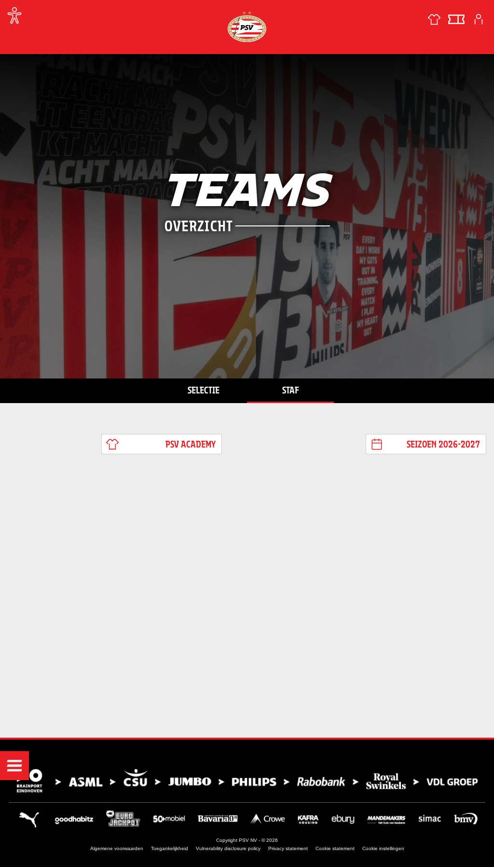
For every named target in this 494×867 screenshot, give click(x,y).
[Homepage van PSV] (247, 26)
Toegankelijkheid (169, 848)
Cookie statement (335, 848)
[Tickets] (456, 19)
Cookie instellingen (383, 848)
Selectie (204, 390)
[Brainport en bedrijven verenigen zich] (247, 781)
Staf (290, 390)
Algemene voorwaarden (116, 848)
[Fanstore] (434, 19)
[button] (14, 765)
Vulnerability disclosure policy (228, 848)
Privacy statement (288, 848)
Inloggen (478, 19)
